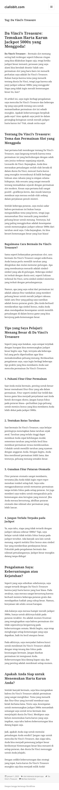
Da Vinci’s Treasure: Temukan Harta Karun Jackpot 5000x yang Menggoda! (26, 40)
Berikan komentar (28, 779)
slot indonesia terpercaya (33, 776)
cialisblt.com (15, 7)
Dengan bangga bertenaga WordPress (20, 786)
